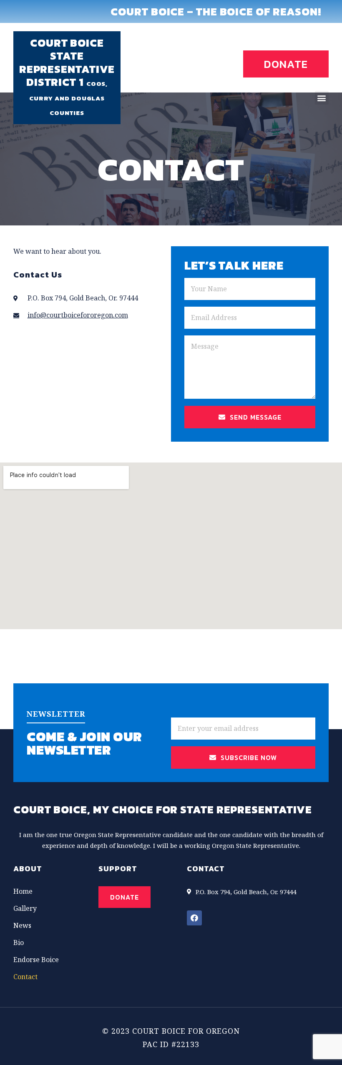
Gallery (25, 908)
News (22, 925)
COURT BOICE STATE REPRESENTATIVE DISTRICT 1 (67, 62)
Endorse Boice (36, 959)
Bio (18, 942)
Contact (25, 976)
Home (23, 891)
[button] (286, 64)
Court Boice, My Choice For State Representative (162, 809)
